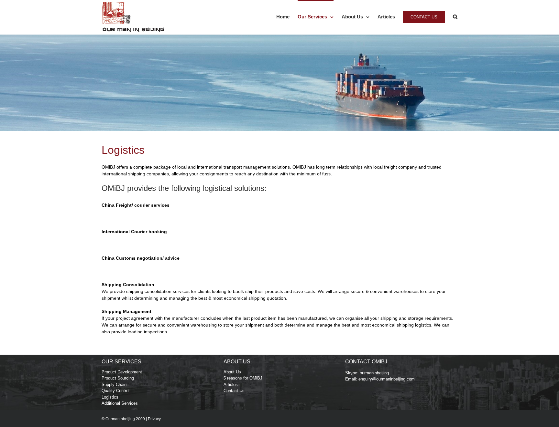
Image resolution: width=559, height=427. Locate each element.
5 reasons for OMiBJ (243, 378)
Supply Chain (114, 384)
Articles (231, 384)
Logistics (110, 397)
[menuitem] (287, 16)
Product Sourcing (118, 378)
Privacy (154, 419)
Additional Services (120, 403)
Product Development (122, 372)
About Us (232, 372)
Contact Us (234, 390)
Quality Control (115, 390)
